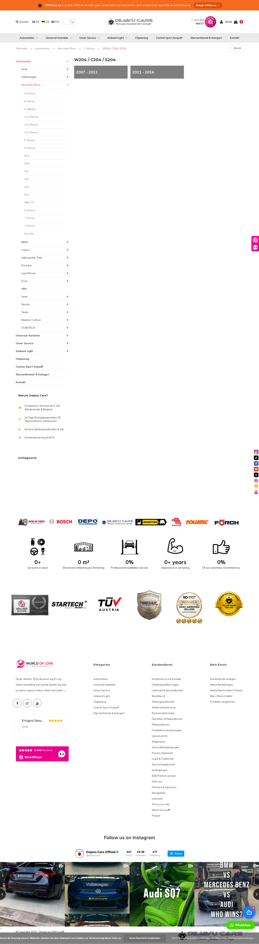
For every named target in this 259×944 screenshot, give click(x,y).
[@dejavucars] (79, 853)
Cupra (25, 250)
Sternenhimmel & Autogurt (206, 37)
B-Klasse (29, 101)
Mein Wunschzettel (221, 696)
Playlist (156, 815)
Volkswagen (29, 77)
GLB (26, 163)
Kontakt (234, 37)
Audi (24, 69)
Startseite (21, 48)
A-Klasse (29, 93)
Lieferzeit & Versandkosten (167, 690)
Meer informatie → (55, 690)
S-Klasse (29, 210)
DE (47, 22)
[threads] (256, 475)
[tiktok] (256, 457)
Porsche (26, 265)
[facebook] (256, 463)
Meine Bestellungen (221, 684)
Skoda (25, 304)
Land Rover (28, 273)
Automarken (27, 37)
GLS (26, 194)
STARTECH (28, 327)
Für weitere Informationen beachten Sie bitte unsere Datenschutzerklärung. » (213, 938)
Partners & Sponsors (164, 787)
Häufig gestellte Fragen (165, 684)
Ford (24, 281)
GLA (26, 155)
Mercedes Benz (67, 48)
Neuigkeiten (159, 792)
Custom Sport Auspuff (169, 37)
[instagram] (256, 452)
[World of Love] (256, 492)
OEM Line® (57, 931)
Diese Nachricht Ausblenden (144, 938)
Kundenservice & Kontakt (166, 678)
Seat (24, 296)
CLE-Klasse (31, 124)
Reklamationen (161, 724)
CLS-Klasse (31, 132)
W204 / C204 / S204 (114, 48)
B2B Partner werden (164, 775)
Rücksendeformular (163, 713)
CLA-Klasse (31, 116)
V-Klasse (29, 225)
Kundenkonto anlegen (223, 678)
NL (37, 22)
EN (56, 22)
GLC (26, 171)
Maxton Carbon (31, 320)
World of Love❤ (161, 809)
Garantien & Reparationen (167, 718)
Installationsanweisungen (167, 730)
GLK (26, 187)
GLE (26, 179)
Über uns (157, 781)
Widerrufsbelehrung (163, 707)
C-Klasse (89, 48)
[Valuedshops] (256, 480)
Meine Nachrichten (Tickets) (226, 690)
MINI (24, 288)
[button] (240, 925)
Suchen (23, 22)
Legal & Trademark (163, 758)
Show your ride (161, 804)
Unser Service (87, 37)
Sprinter (29, 233)
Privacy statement (162, 753)
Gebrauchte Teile (31, 257)
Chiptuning (141, 37)
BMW (24, 242)
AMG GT (29, 202)
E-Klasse (29, 140)
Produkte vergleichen (222, 701)
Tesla (24, 312)
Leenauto (157, 798)
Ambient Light (115, 37)
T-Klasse (29, 218)
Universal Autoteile (57, 37)
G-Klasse (29, 148)
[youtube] (256, 469)
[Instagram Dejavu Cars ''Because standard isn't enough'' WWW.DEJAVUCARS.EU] (27, 703)
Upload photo (160, 735)
